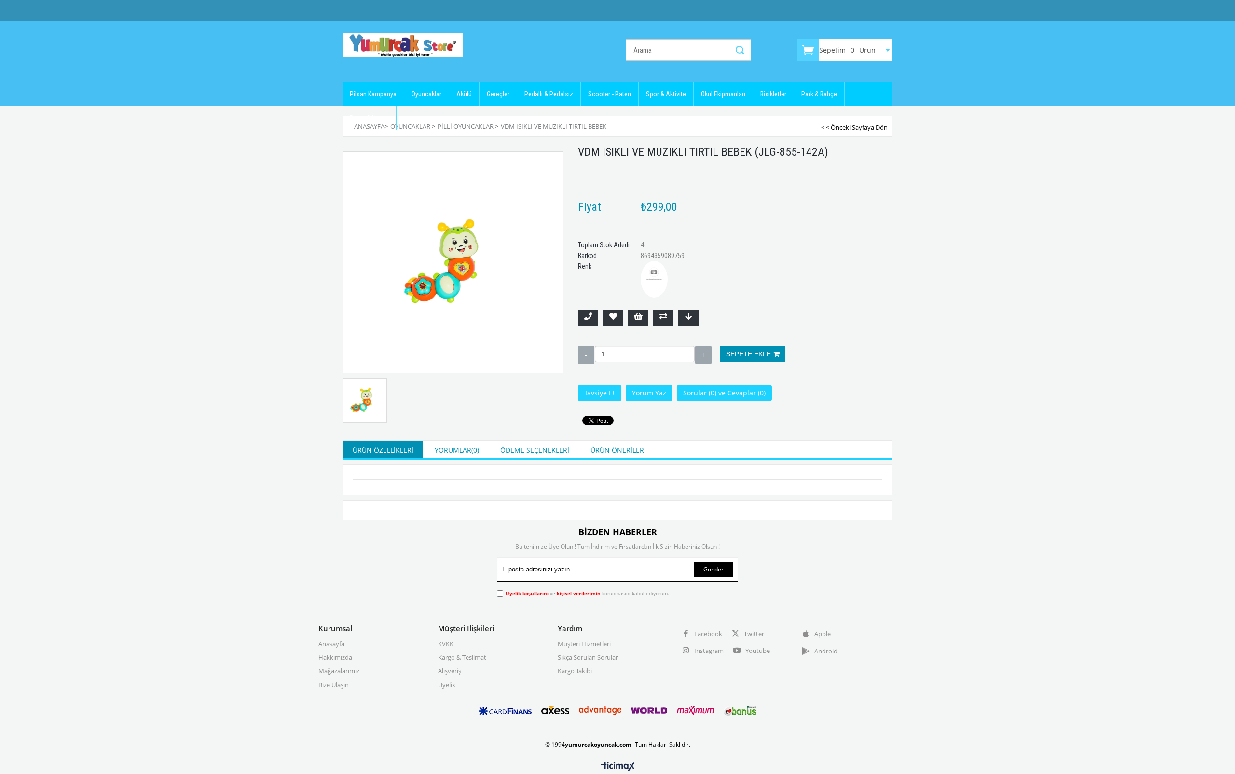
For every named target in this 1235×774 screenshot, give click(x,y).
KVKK (445, 643)
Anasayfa (331, 643)
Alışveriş (449, 670)
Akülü (464, 94)
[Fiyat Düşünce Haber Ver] (688, 318)
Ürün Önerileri (618, 450)
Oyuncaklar (426, 94)
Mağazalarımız (338, 670)
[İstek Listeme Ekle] (638, 318)
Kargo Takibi (575, 670)
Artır (703, 355)
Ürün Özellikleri (383, 450)
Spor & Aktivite (666, 94)
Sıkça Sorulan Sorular (588, 657)
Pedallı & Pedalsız (548, 94)
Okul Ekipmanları (723, 94)
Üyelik (446, 684)
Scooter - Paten (609, 94)
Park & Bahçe (819, 94)
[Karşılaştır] (663, 318)
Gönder (713, 569)
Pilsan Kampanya (373, 94)
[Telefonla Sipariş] (588, 318)
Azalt (586, 355)
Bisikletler (773, 94)
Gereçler (498, 94)
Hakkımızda (335, 657)
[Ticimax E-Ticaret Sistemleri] (618, 767)
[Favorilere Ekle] (613, 318)
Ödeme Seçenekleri (534, 450)
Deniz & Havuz (369, 118)
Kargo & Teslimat (462, 657)
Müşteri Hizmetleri (584, 643)
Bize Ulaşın (333, 684)
